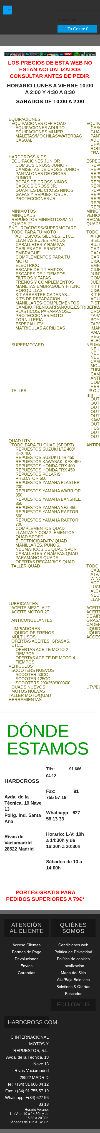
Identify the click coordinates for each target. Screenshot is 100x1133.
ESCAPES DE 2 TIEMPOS (41, 273)
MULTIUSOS (23, 637)
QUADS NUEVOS (28, 687)
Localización (73, 966)
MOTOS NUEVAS (28, 691)
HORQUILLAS (29, 290)
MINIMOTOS (23, 211)
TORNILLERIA (29, 319)
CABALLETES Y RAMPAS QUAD (47, 553)
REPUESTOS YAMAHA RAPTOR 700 (47, 522)
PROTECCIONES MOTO (39, 315)
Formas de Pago (26, 952)
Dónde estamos (48, 739)
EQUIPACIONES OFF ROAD (38, 123)
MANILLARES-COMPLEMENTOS (47, 303)
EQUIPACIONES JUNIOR (35, 161)
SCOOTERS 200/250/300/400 (43, 682)
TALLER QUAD (25, 566)
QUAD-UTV (20, 440)
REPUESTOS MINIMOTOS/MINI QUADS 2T (42, 221)
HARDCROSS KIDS (27, 156)
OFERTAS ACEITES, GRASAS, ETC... (40, 643)
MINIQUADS (23, 215)
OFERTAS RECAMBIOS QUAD (45, 561)
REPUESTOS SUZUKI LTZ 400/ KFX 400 (45, 451)
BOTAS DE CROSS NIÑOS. (42, 182)
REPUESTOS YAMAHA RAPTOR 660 (47, 513)
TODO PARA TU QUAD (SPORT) (42, 445)
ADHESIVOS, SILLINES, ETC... (45, 236)
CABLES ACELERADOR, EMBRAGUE (39, 250)
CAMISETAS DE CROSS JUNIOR (47, 169)
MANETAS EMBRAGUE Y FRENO (48, 286)
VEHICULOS (21, 666)
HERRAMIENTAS (25, 699)
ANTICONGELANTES (31, 620)
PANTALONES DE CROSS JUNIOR (41, 175)
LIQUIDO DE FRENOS (32, 632)
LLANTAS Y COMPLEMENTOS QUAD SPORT (45, 534)
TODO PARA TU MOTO (33, 232)
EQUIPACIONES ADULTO (40, 127)
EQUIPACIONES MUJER (39, 131)
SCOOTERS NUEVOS (32, 670)
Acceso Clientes (26, 945)
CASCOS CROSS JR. (36, 186)
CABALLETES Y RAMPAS (40, 244)
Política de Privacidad (73, 952)
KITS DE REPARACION (38, 298)
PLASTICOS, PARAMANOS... (43, 311)
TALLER (19, 390)
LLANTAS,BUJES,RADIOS (41, 240)
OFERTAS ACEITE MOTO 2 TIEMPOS (42, 651)
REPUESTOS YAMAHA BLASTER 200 (48, 484)
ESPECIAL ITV (29, 323)
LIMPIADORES (25, 628)
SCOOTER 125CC (33, 678)
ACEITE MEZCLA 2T (30, 607)
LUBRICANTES (23, 603)
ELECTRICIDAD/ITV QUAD (41, 541)
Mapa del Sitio (73, 972)
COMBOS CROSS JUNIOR (42, 165)
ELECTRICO (27, 265)
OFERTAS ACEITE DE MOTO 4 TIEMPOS (45, 659)
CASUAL (24, 140)
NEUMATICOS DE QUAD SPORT (47, 549)
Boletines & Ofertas (73, 986)
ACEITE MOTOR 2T (30, 611)
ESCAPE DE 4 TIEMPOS (39, 269)
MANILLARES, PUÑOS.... (40, 545)
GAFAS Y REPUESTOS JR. (42, 194)
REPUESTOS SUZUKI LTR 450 (45, 457)
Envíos (26, 966)
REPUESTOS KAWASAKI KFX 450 (48, 461)
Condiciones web (73, 945)
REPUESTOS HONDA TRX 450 (45, 470)
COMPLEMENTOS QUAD (40, 528)
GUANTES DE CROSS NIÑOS (44, 190)
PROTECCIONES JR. (36, 198)
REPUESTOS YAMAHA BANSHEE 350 (48, 501)
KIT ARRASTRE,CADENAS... (43, 294)
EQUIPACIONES (24, 119)
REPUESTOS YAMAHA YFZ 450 (46, 507)
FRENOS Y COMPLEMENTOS (45, 282)
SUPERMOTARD (27, 344)
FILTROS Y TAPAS (33, 278)
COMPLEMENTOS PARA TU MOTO (43, 259)
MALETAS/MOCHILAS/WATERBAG (49, 136)
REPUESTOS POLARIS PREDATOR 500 (38, 476)
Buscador (73, 993)
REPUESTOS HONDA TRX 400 (45, 465)
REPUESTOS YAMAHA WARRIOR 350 (48, 492)
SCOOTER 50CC (32, 674)
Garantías (26, 972)
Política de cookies (73, 959)
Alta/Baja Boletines (73, 979)
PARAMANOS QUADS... (39, 557)
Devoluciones (26, 959)
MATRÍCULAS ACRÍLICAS (40, 328)
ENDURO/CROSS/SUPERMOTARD (43, 227)
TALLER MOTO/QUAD (30, 695)
